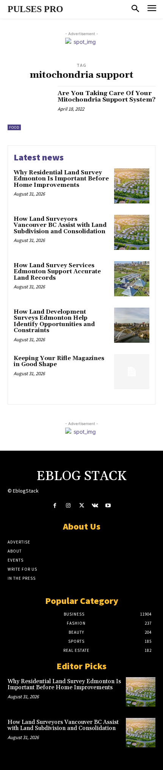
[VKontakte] (95, 505)
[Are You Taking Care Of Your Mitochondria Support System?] (30, 108)
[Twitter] (81, 505)
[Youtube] (108, 505)
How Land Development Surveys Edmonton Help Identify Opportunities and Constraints (54, 321)
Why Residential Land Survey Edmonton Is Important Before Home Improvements (61, 179)
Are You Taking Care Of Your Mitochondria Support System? (106, 96)
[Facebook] (55, 505)
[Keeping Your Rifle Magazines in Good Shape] (131, 371)
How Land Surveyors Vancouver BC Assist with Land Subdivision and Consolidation (60, 225)
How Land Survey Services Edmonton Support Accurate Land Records (57, 272)
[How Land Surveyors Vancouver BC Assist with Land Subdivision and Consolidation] (131, 232)
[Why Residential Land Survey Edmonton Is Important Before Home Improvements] (131, 185)
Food (14, 127)
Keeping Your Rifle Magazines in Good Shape (59, 361)
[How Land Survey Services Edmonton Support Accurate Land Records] (131, 278)
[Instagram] (68, 505)
